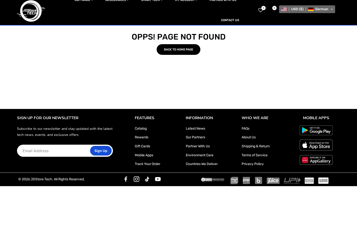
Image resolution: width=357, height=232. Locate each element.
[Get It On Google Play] (316, 130)
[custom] (125, 179)
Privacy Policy (253, 164)
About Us (249, 137)
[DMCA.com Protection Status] (213, 179)
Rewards (141, 137)
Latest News (195, 128)
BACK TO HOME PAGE (178, 49)
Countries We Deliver (202, 164)
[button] (307, 9)
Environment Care (199, 155)
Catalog (141, 128)
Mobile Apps (144, 155)
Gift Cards (142, 146)
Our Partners (195, 137)
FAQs (245, 128)
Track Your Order (147, 164)
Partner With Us (198, 146)
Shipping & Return (256, 146)
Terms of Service (255, 155)
